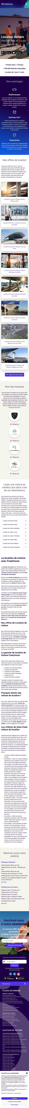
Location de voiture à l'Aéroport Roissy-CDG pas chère (13, 1034)
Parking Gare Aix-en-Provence (9, 892)
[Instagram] (18, 974)
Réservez (15, 424)
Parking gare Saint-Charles (8, 901)
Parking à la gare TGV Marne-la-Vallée (11, 896)
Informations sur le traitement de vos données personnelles (14, 969)
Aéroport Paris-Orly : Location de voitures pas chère (12, 1036)
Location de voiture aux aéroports (12, 1033)
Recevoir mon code (14, 945)
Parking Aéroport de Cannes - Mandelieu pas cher (12, 996)
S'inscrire (14, 965)
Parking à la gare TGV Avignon (9, 894)
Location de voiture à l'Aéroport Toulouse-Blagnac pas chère (14, 1051)
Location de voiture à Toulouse (11, 536)
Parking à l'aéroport (8, 862)
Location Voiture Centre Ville (10, 1054)
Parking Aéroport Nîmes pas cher (10, 871)
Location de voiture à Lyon (10, 532)
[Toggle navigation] (26, 4)
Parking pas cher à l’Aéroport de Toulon (12, 873)
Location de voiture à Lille (7, 1066)
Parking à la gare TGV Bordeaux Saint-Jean (12, 898)
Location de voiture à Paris (10, 521)
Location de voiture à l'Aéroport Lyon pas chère (11, 1038)
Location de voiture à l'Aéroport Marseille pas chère (12, 1041)
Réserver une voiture (15, 375)
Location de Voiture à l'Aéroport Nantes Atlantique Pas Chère (14, 1039)
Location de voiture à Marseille (11, 528)
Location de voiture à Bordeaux (11, 547)
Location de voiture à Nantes (11, 543)
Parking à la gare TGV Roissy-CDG (10, 890)
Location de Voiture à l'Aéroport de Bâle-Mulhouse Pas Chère (14, 1050)
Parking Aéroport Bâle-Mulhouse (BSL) (10, 1010)
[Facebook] (10, 974)
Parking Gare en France (9, 887)
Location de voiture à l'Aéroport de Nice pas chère (12, 1042)
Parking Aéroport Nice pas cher (8, 1005)
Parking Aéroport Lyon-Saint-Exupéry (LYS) (10, 1007)
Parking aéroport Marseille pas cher (9, 1009)
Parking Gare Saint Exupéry (7, 1023)
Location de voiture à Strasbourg (8, 1069)
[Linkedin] (14, 974)
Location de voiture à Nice (10, 539)
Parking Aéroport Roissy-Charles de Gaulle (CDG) (14, 875)
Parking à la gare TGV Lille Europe (9, 1025)
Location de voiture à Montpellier (8, 1068)
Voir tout (3, 882)
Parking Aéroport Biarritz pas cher (10, 865)
